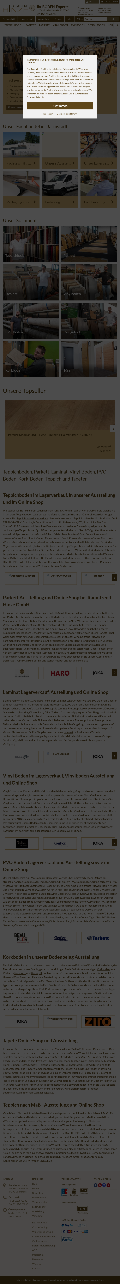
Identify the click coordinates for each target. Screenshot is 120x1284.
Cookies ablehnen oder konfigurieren (71, 90)
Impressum (48, 113)
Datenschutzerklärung (67, 113)
